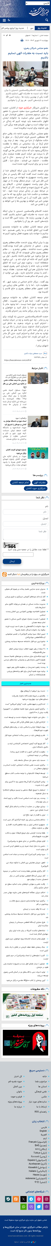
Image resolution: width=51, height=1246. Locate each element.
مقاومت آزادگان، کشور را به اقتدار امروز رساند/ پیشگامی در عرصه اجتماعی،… (29, 754)
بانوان (19, 1091)
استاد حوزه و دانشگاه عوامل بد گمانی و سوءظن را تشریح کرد (14, 423)
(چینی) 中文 (41, 1182)
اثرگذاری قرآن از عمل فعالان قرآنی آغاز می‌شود (27, 722)
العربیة (44, 1134)
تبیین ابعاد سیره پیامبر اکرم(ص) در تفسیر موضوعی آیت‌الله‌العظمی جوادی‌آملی (25, 636)
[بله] (8, 1199)
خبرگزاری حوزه (25, 108)
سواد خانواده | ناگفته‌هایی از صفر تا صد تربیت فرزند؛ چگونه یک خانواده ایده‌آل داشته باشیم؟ (25, 628)
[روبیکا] (46, 1207)
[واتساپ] (23, 1207)
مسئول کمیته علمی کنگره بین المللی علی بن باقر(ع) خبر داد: (15, 376)
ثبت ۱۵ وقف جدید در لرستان (34, 909)
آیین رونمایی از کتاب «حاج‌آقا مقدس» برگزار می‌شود (25, 980)
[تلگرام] (31, 1199)
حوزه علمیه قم (15, 1081)
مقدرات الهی (39, 482)
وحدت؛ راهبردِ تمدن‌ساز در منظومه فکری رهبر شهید (26, 667)
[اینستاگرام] (46, 1199)
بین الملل (17, 1086)
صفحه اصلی (44, 35)
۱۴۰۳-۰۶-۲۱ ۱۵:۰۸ (18, 443)
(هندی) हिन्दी (41, 1145)
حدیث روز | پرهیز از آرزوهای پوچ (33, 691)
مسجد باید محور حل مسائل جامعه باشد (29, 760)
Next (7, 1043)
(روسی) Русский (39, 1156)
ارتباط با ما (41, 1107)
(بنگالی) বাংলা (41, 1149)
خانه (44, 1076)
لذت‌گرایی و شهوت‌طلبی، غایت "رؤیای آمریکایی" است (25, 704)
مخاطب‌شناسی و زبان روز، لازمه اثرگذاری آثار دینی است (24, 819)
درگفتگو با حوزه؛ (20, 418)
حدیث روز (42, 28)
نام (46, 506)
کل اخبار (18, 1076)
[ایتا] (16, 1199)
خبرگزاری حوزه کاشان (35, 488)
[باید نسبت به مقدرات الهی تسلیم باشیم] (25, 74)
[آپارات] (39, 1199)
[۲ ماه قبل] (25, 1043)
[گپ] (31, 1207)
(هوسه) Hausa (40, 1175)
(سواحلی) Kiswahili (37, 1167)
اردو (45, 1138)
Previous (44, 1043)
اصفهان (27, 35)
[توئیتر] (23, 1199)
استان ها (42, 1086)
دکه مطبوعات (37, 989)
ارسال (12, 561)
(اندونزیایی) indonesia (36, 1178)
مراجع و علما (41, 1081)
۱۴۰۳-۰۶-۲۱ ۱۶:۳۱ (18, 411)
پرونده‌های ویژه (36, 1025)
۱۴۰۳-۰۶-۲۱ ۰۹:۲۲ (18, 469)
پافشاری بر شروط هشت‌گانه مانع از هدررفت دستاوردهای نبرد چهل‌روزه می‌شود (30, 698)
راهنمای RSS (41, 1112)
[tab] (25, 683)
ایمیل (45, 518)
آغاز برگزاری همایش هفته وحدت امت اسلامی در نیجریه (24, 871)
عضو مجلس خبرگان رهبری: (35, 48)
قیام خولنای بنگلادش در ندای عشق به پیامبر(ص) (26, 841)
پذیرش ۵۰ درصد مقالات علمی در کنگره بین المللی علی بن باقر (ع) (14, 383)
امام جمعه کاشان (20, 482)
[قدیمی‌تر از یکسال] (38, 378)
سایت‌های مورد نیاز (38, 1101)
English (43, 1131)
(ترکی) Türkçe (40, 1153)
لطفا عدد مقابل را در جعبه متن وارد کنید (28, 549)
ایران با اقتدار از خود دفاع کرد (34, 815)
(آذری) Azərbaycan (38, 1164)
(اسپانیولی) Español (37, 1160)
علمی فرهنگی (41, 1091)
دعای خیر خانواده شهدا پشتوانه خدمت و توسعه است (24, 717)
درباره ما (18, 1107)
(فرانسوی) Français (38, 1142)
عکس (44, 1096)
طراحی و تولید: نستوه (22, 1242)
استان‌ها (35, 35)
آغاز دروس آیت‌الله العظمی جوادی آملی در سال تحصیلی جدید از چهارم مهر (28, 878)
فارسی (44, 1127)
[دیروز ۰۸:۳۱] (25, 1006)
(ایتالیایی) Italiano (38, 1171)
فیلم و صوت (16, 1096)
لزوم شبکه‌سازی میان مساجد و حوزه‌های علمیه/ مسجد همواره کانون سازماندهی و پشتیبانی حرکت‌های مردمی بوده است (24, 660)
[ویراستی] (39, 1207)
